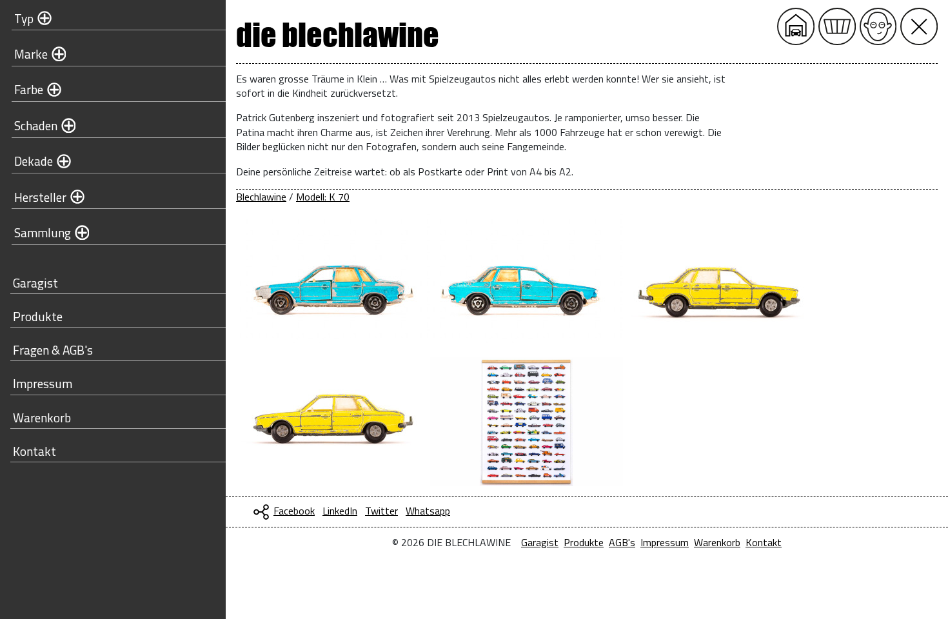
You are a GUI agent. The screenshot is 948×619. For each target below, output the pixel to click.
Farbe (28, 89)
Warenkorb (42, 417)
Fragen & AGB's (53, 349)
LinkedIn (339, 510)
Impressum (42, 383)
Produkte (38, 316)
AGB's (622, 542)
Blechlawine (261, 196)
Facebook (294, 510)
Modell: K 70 (323, 196)
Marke (31, 53)
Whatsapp (428, 510)
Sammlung (42, 232)
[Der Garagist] (878, 26)
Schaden (35, 125)
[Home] (796, 26)
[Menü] (919, 26)
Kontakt (34, 451)
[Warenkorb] (837, 26)
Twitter (381, 510)
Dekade (33, 161)
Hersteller (40, 197)
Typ (24, 18)
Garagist (35, 282)
